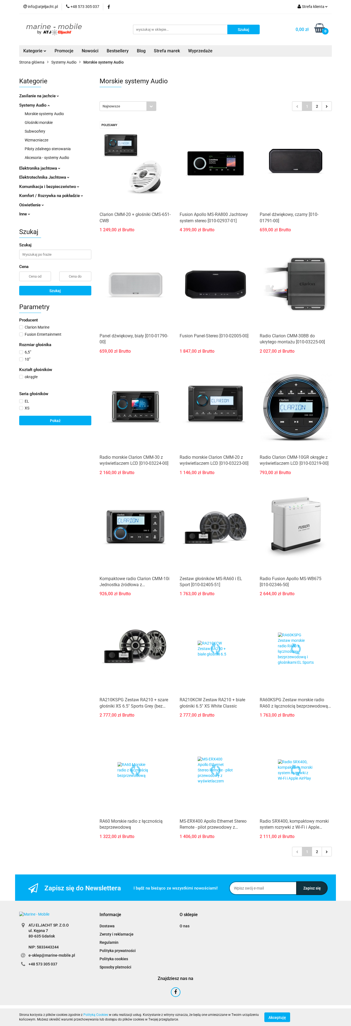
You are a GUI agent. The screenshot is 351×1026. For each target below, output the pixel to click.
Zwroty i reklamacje (117, 934)
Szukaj (55, 291)
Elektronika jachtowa (38, 168)
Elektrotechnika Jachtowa (43, 177)
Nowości (90, 50)
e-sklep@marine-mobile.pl (52, 955)
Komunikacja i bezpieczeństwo (48, 186)
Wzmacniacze (36, 140)
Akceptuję (277, 1017)
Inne (23, 214)
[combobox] (128, 106)
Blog (141, 50)
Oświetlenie (30, 205)
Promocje (64, 50)
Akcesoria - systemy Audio (47, 157)
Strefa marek (167, 50)
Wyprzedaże (200, 50)
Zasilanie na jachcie (38, 95)
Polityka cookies (114, 959)
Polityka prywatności (118, 950)
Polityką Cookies (95, 1015)
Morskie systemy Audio (44, 114)
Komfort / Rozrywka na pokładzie (50, 195)
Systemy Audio (33, 105)
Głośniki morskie (39, 122)
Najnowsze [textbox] (111, 106)
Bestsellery (118, 50)
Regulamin (109, 942)
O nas (184, 926)
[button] (110, 915)
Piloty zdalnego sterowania (48, 149)
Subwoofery (35, 131)
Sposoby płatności (115, 967)
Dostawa (107, 926)
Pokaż (55, 420)
